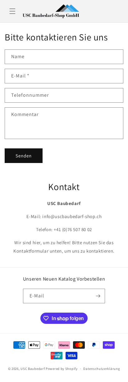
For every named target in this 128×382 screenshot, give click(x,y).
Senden (24, 156)
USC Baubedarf (33, 368)
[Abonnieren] (98, 296)
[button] (12, 11)
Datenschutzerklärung (101, 368)
